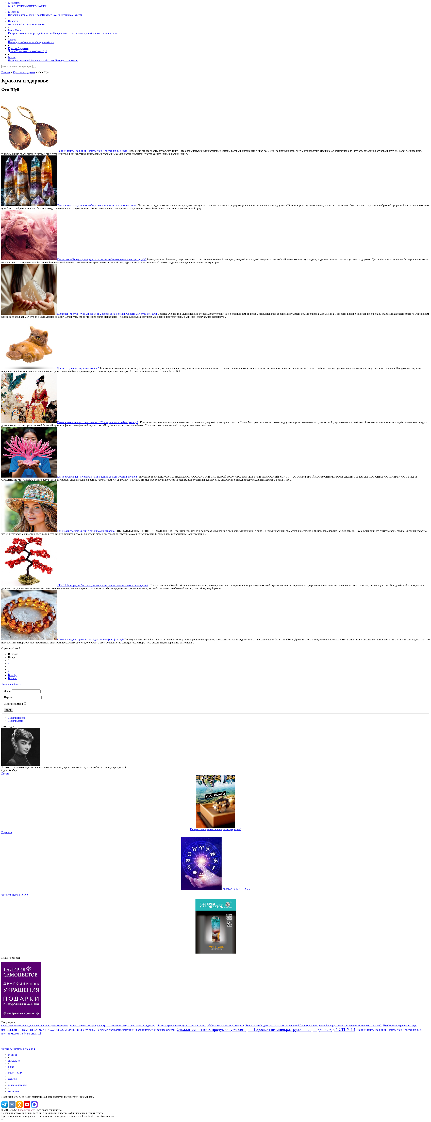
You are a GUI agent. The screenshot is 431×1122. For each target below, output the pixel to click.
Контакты (32, 5)
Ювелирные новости (33, 24)
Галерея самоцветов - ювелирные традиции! (215, 829)
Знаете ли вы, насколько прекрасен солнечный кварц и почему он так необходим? (127, 1029)
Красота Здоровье (18, 48)
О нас (11, 5)
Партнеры (20, 5)
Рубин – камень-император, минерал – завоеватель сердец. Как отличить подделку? (112, 1025)
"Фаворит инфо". (26, 1110)
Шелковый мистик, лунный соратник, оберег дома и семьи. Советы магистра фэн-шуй (107, 313)
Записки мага (38, 60)
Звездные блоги (45, 42)
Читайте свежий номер (14, 894)
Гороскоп (6, 832)
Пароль (8, 697)
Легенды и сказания (66, 60)
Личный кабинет (11, 684)
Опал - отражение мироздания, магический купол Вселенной (34, 1025)
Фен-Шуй (41, 51)
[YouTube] (27, 1106)
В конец (12, 678)
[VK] (12, 1106)
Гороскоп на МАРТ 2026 (236, 888)
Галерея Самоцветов (20, 33)
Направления (61, 33)
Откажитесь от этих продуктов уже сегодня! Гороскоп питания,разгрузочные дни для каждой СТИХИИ (266, 1029)
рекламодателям (17, 1085)
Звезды (12, 39)
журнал (12, 1078)
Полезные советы (26, 51)
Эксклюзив (29, 42)
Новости (13, 21)
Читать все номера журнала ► (18, 1048)
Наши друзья (15, 42)
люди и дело (15, 1072)
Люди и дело (34, 14)
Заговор (50, 60)
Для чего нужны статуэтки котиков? (78, 368)
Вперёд (12, 675)
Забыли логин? (16, 720)
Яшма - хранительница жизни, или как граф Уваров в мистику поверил (200, 1025)
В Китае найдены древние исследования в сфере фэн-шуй (90, 639)
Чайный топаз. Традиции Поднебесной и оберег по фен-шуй (92, 150)
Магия (11, 57)
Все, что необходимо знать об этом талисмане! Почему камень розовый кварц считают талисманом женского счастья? (313, 1025)
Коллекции (46, 33)
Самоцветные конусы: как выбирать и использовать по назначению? (96, 205)
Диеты (12, 51)
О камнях (13, 11)
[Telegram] (5, 1106)
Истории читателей (19, 60)
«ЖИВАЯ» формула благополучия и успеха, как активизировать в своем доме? (102, 585)
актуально (14, 1060)
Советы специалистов (104, 33)
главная (12, 1054)
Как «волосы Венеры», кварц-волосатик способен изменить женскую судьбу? (101, 259)
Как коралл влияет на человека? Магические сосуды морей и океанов (97, 476)
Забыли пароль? (17, 717)
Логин (7, 691)
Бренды (36, 33)
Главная (5, 72)
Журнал (42, 5)
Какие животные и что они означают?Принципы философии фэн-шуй (97, 422)
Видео (5, 773)
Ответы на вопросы (80, 33)
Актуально (14, 24)
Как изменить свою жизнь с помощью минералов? (86, 530)
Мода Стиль (15, 30)
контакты (13, 1091)
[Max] (34, 1106)
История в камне (17, 14)
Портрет (47, 14)
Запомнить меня (13, 703)
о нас (11, 1066)
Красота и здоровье (24, 72)
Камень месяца (60, 14)
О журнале (14, 2)
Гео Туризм (75, 14)
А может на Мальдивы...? (24, 1033)
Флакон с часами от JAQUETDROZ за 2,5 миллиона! (43, 1029)
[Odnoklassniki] (20, 1106)
